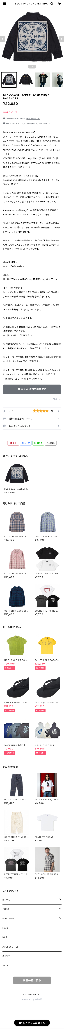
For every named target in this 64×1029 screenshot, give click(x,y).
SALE (5, 965)
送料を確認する (33, 118)
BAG (4, 937)
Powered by (28, 999)
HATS (5, 928)
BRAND (6, 899)
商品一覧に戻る (32, 980)
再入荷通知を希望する (33, 389)
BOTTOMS (8, 918)
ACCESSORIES (10, 946)
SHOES (6, 956)
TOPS (5, 909)
